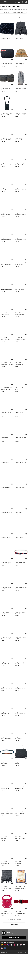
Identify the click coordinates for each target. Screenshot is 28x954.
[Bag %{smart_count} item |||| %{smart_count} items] (26, 2)
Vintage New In (5, 12)
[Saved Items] (22, 2)
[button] (2, 945)
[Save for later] (12, 35)
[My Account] (19, 2)
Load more (14, 924)
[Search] (15, 2)
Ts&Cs (26, 952)
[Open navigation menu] (2, 2)
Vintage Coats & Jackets (17, 12)
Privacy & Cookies (20, 952)
